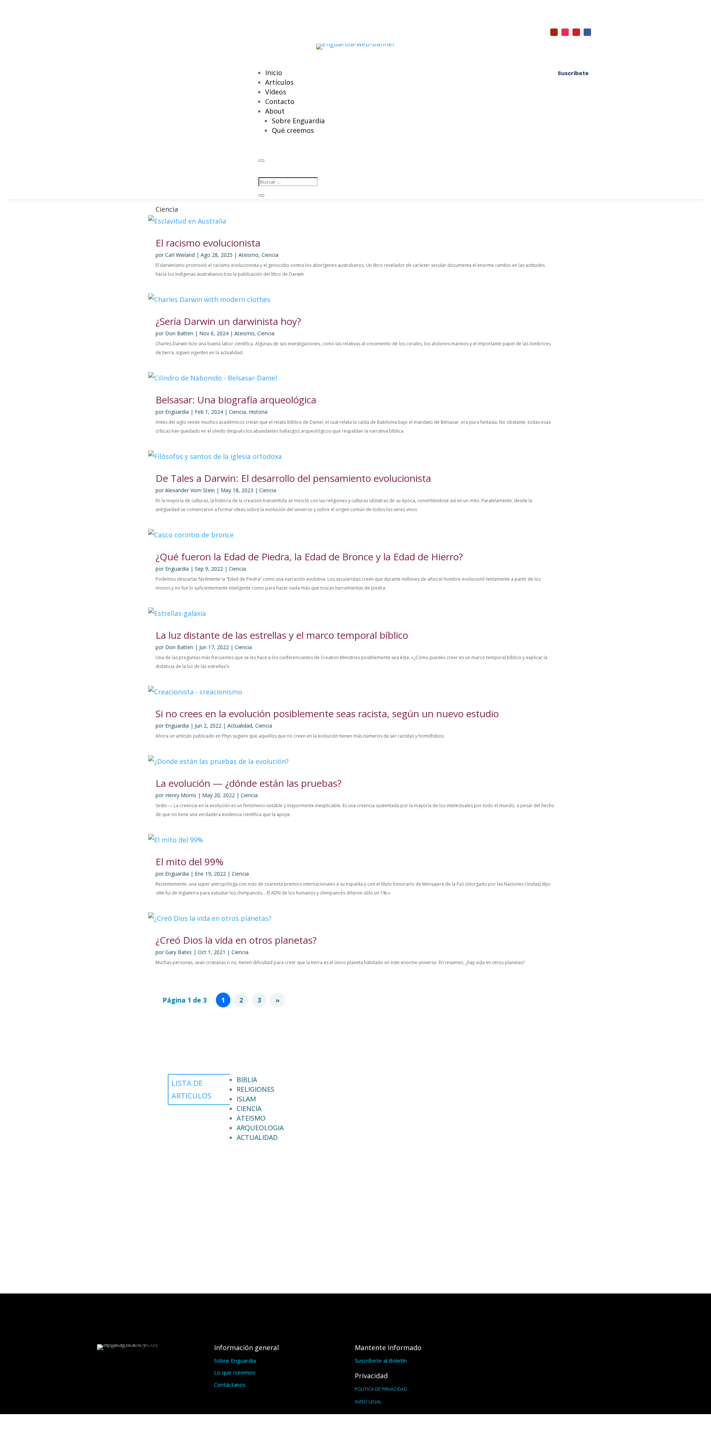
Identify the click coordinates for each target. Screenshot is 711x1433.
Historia (258, 411)
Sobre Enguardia (298, 120)
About (275, 111)
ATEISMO (251, 1118)
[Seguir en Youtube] (554, 32)
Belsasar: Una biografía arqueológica (236, 399)
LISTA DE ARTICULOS (191, 1089)
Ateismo (248, 254)
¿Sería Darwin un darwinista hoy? (228, 321)
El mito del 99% (189, 861)
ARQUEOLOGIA (260, 1127)
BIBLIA (247, 1079)
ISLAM (246, 1098)
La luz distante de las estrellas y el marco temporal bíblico (282, 635)
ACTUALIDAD (257, 1137)
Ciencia (269, 254)
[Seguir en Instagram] (565, 32)
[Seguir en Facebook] (587, 32)
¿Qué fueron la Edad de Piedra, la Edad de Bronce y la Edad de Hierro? (309, 556)
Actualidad (239, 725)
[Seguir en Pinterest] (576, 32)
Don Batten (179, 333)
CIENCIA (249, 1108)
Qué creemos (293, 130)
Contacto (279, 101)
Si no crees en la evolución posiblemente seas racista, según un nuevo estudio (327, 713)
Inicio (273, 72)
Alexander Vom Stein (190, 490)
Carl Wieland (180, 254)
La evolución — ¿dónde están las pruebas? (248, 783)
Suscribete (573, 73)
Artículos (279, 82)
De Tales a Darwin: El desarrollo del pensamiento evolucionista (293, 478)
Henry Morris (180, 795)
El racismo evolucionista (208, 242)
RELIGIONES (255, 1089)
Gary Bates (178, 952)
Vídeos (275, 91)
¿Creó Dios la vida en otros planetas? (236, 940)
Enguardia (177, 411)
